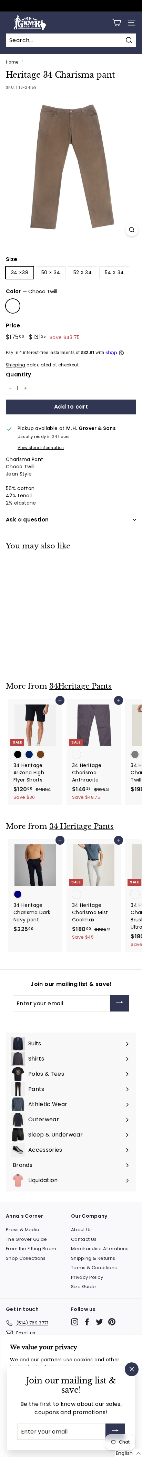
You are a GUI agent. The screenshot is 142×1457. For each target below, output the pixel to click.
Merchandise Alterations (100, 1248)
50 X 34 (50, 272)
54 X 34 (114, 272)
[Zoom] (131, 229)
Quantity (18, 374)
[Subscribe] (119, 1003)
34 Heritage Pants (81, 826)
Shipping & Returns (93, 1258)
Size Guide (83, 1286)
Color (31, 291)
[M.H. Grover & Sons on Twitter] (99, 1321)
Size (11, 259)
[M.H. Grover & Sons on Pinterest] (111, 1321)
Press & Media (23, 1229)
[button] (128, 1453)
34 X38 (19, 272)
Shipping (16, 365)
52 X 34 (82, 272)
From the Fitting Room (31, 1248)
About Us (81, 1229)
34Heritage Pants (80, 686)
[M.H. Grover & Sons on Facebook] (87, 1321)
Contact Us (84, 1239)
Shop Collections (26, 1258)
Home (12, 62)
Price (13, 325)
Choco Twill (13, 306)
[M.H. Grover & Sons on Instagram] (74, 1321)
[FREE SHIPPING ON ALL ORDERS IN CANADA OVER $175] (70, 5)
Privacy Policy (87, 1277)
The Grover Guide (26, 1239)
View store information (41, 447)
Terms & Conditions (94, 1267)
